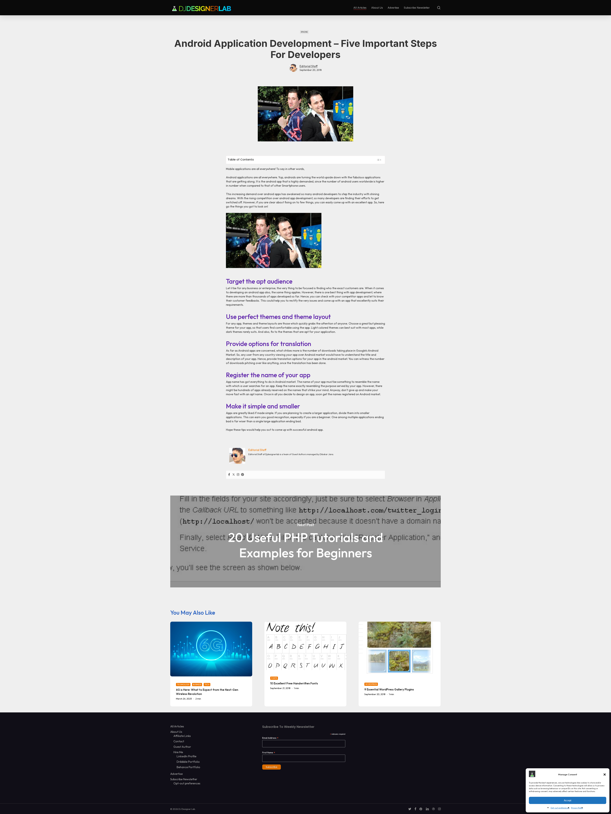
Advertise (176, 774)
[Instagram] (238, 474)
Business (197, 684)
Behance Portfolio (188, 767)
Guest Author (182, 747)
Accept (567, 800)
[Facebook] (229, 474)
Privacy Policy (577, 808)
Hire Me (178, 752)
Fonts (274, 678)
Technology (183, 684)
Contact (178, 741)
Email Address (270, 737)
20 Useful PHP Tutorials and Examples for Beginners (305, 541)
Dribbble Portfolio (188, 762)
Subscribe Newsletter (183, 779)
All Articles (177, 726)
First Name (268, 752)
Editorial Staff (309, 66)
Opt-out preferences (560, 808)
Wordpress (371, 684)
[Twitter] (233, 474)
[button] (604, 774)
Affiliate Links (182, 736)
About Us (176, 732)
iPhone (304, 32)
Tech (207, 684)
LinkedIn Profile (186, 756)
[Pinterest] (242, 474)
